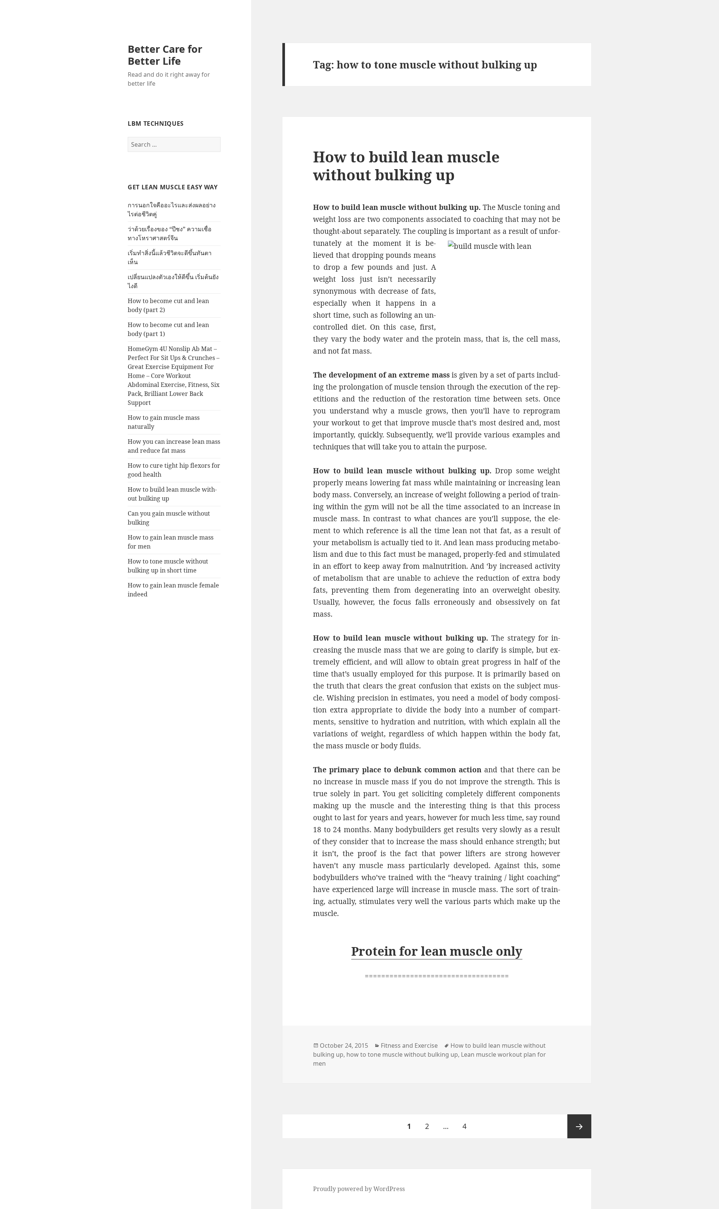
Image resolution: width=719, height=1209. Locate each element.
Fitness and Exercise (409, 1045)
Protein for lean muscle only (436, 951)
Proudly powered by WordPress (359, 1189)
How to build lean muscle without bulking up (406, 165)
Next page (579, 1126)
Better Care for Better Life (165, 55)
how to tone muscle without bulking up (402, 1054)
